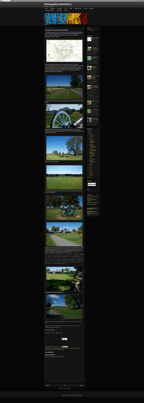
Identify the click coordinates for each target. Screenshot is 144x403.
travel (57, 349)
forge (58, 348)
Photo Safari (59, 8)
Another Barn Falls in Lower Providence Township (95, 77)
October (91, 138)
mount (68, 348)
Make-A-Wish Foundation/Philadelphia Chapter (91, 199)
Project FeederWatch (92, 159)
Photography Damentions (57, 4)
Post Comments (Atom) (67, 388)
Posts (90, 183)
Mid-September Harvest (92, 156)
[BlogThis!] (64, 346)
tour (55, 349)
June (90, 167)
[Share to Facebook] (66, 346)
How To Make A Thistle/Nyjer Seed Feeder (95, 57)
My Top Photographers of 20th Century (92, 212)
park (74, 348)
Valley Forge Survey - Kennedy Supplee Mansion (95, 48)
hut (63, 348)
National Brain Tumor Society (92, 202)
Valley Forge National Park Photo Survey (92, 153)
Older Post (81, 385)
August (90, 164)
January (91, 175)
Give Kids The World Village (92, 196)
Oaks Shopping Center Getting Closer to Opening (95, 86)
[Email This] (63, 346)
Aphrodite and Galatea (49, 10)
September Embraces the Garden (92, 161)
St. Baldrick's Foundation (91, 204)
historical (60, 348)
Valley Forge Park (78, 8)
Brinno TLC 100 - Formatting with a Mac (95, 38)
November (91, 136)
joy (64, 348)
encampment (55, 348)
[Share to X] (65, 346)
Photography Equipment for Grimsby (94, 67)
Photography (52, 8)
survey (53, 349)
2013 (90, 132)
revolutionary (47, 349)
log (66, 348)
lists (92, 213)
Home (46, 8)
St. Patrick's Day (91, 95)
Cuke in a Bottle (95, 109)
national (71, 348)
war (63, 349)
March (90, 172)
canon (49, 348)
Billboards (91, 8)
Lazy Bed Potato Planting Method (95, 119)
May (90, 169)
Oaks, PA (85, 8)
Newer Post (47, 385)
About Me (66, 10)
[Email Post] (61, 346)
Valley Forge (60, 349)
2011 (89, 177)
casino (51, 348)
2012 (90, 133)
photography (78, 348)
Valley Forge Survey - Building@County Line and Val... (92, 146)
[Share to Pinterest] (67, 346)
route (50, 349)
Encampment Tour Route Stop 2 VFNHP (92, 142)
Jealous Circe (59, 10)
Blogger (81, 395)
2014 (90, 130)
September (91, 139)
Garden (70, 8)
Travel (66, 8)
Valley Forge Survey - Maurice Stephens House (92, 149)
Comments (91, 185)
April (90, 170)
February (91, 173)
